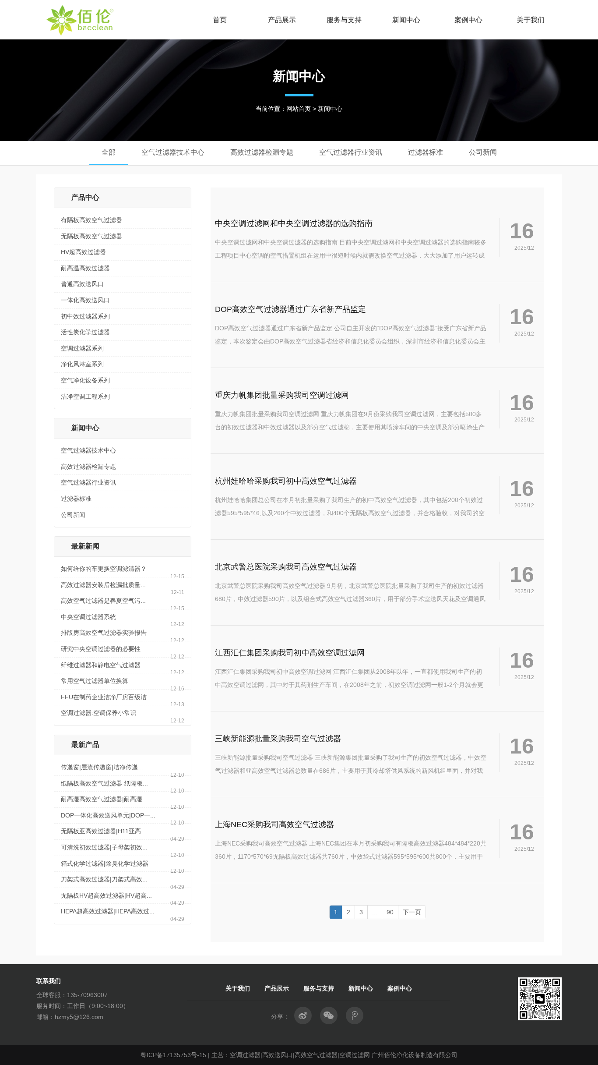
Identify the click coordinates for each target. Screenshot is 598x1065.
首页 (220, 20)
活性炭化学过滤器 (85, 332)
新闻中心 (406, 20)
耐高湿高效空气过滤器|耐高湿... (104, 799)
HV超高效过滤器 (83, 251)
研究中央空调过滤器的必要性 (101, 648)
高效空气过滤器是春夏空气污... (103, 600)
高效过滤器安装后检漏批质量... (103, 584)
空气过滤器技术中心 (88, 450)
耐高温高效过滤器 (85, 268)
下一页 (412, 912)
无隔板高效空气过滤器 (91, 236)
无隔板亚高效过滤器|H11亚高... (103, 831)
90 (390, 912)
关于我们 (531, 20)
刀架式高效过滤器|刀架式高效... (104, 879)
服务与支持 (344, 20)
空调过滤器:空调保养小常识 (98, 712)
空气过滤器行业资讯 (88, 482)
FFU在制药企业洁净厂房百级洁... (106, 697)
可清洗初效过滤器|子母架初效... (104, 847)
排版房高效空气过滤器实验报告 (104, 632)
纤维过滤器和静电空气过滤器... (103, 665)
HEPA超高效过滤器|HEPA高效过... (108, 911)
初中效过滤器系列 (85, 316)
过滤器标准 (76, 498)
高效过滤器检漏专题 (88, 466)
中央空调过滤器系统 (88, 616)
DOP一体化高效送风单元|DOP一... (108, 815)
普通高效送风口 (82, 283)
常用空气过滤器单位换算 (94, 680)
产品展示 (282, 20)
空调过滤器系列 (82, 348)
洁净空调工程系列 (85, 396)
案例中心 (468, 20)
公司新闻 (73, 514)
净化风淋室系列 (82, 364)
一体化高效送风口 (85, 300)
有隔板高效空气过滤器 (91, 219)
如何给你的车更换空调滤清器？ (104, 568)
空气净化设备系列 (85, 380)
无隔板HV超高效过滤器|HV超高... (106, 895)
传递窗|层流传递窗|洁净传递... (102, 767)
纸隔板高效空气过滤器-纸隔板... (104, 783)
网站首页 (298, 108)
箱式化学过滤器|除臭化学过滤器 (104, 863)
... (374, 912)
